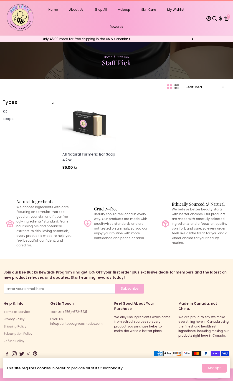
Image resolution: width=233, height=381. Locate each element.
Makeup (124, 9)
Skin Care (148, 9)
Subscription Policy (18, 334)
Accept (214, 368)
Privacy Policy (14, 319)
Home (53, 9)
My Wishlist (176, 9)
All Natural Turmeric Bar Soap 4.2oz (88, 157)
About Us (76, 9)
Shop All (100, 9)
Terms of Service (17, 312)
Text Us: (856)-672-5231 (68, 312)
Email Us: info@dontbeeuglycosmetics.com (76, 321)
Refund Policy (14, 341)
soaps (8, 118)
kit (5, 111)
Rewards (116, 26)
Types (10, 102)
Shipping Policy (15, 326)
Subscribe (130, 288)
